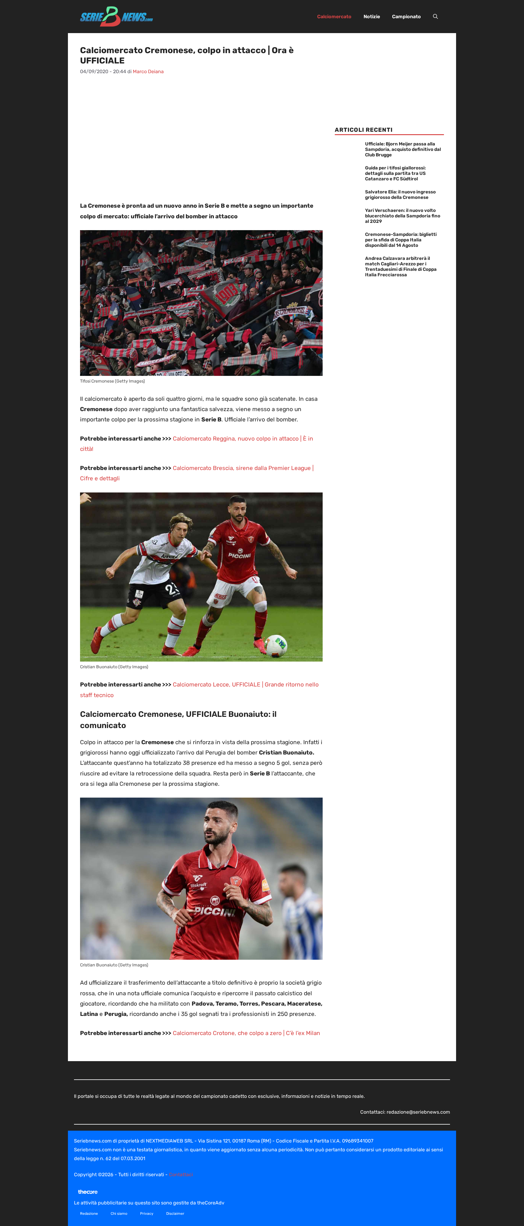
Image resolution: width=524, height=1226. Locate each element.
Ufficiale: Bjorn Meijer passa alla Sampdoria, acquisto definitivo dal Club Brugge (403, 149)
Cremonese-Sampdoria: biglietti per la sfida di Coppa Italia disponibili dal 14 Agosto (401, 240)
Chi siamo (119, 1213)
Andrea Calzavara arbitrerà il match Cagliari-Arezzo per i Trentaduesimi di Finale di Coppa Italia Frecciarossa (401, 267)
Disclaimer (175, 1213)
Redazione (89, 1213)
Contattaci (181, 1174)
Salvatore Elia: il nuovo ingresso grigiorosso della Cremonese (400, 194)
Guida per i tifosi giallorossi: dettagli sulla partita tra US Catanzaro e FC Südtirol (395, 173)
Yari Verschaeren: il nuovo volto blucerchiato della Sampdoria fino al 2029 (402, 216)
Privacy (146, 1213)
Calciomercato (334, 16)
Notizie (372, 16)
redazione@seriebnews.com (418, 1112)
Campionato (406, 16)
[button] (435, 17)
